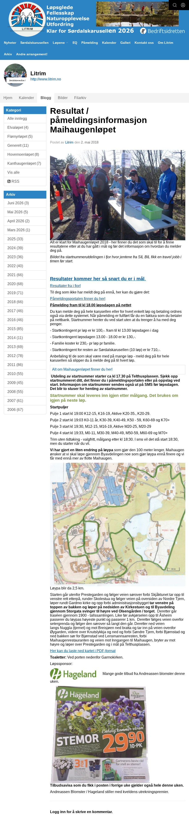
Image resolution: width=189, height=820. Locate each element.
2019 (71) (15, 293)
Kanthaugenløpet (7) (24, 163)
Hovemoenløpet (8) (23, 154)
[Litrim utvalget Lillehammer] (94, 19)
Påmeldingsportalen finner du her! (77, 299)
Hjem (7, 98)
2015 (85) (15, 329)
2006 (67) (15, 410)
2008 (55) (15, 392)
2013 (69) (15, 347)
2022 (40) (15, 266)
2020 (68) (15, 284)
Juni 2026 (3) (18, 203)
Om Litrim (165, 42)
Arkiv (8, 54)
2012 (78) (15, 356)
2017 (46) (15, 311)
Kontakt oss (144, 42)
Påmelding (89, 42)
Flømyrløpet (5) (19, 136)
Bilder (63, 98)
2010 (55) (15, 374)
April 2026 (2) (18, 221)
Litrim (69, 142)
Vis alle (13, 172)
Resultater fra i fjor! (65, 286)
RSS (15, 181)
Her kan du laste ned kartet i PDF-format (82, 651)
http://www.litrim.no (45, 79)
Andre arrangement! (31, 54)
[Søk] (175, 5)
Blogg (46, 98)
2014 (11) (15, 338)
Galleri (125, 42)
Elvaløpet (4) (17, 127)
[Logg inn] (183, 5)
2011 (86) (15, 365)
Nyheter (10, 42)
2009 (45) (15, 383)
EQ (75, 42)
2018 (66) (15, 302)
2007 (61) (15, 401)
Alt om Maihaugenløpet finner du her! (82, 369)
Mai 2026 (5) (17, 212)
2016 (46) (15, 320)
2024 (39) (15, 248)
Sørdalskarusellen (34, 42)
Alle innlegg (17, 118)
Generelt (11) (18, 145)
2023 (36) (15, 257)
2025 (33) (15, 239)
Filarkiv (80, 98)
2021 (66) (15, 275)
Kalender (109, 42)
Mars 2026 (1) (18, 230)
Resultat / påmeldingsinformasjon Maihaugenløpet (98, 120)
